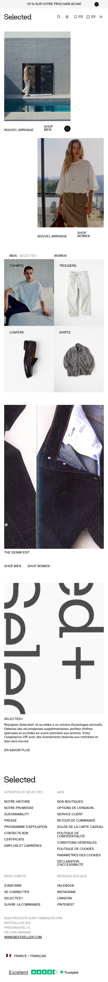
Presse (10, 820)
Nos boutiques (70, 802)
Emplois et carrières (23, 846)
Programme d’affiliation (25, 827)
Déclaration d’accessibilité (70, 863)
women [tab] (60, 256)
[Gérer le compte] (67, 17)
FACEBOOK (65, 886)
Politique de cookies (75, 849)
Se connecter (16, 892)
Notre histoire (17, 802)
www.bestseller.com (23, 937)
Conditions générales (77, 842)
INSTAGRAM (66, 892)
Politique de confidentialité (71, 834)
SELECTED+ (13, 898)
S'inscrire (13, 886)
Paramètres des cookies (79, 855)
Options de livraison (75, 808)
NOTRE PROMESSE (19, 808)
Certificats (14, 839)
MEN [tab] (22, 256)
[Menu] (101, 17)
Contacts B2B (16, 833)
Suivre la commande (22, 904)
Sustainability (16, 814)
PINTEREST (65, 904)
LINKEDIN (64, 898)
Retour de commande (76, 820)
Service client (70, 814)
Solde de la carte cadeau (80, 827)
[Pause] (96, 4)
